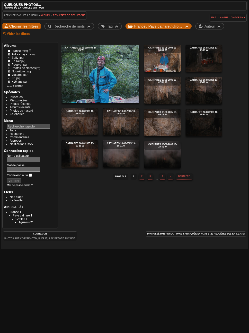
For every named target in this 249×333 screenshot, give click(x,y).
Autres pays (19, 54)
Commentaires (19, 137)
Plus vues (16, 97)
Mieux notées (18, 100)
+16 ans (17, 81)
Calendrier (17, 114)
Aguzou (23, 222)
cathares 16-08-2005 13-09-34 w (204, 122)
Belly (15, 57)
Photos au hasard (21, 110)
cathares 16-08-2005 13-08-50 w (80, 121)
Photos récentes (20, 104)
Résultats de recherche (69, 15)
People (16, 64)
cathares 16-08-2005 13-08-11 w (204, 90)
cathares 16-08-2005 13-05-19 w (204, 58)
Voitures (17, 75)
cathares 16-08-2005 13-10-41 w (162, 154)
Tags (13, 130)
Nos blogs (16, 197)
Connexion (40, 234)
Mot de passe (16, 165)
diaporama (238, 17)
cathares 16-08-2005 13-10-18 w (80, 153)
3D (14, 78)
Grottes (20, 219)
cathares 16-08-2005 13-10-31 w (121, 153)
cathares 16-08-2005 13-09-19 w (162, 122)
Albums (10, 46)
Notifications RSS (21, 144)
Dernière (184, 176)
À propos (16, 140)
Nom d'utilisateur (18, 155)
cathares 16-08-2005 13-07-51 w (162, 90)
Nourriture (18, 71)
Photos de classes (24, 68)
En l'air (16, 61)
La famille (16, 200)
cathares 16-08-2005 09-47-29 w (100, 74)
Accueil (45, 15)
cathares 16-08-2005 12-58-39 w (162, 58)
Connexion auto (18, 175)
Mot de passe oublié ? (20, 185)
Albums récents (20, 107)
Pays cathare (21, 215)
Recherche (17, 134)
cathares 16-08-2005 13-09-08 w (121, 121)
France (16, 51)
